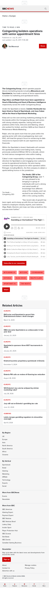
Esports (5, 483)
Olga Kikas (21, 278)
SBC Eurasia (6, 533)
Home (5, 15)
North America (7, 445)
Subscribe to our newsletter (14, 263)
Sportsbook (6, 465)
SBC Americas (7, 509)
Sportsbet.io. (10, 284)
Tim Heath (25, 284)
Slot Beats (5, 537)
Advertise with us (8, 571)
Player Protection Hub (10, 530)
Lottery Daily (6, 524)
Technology (6, 480)
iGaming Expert (7, 512)
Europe (12, 15)
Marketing (5, 474)
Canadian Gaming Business (11, 543)
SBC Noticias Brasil (9, 521)
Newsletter (6, 499)
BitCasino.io (9, 272)
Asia (3, 442)
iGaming (5, 471)
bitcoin (23, 272)
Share (42, 46)
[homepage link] (8, 9)
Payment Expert (7, 515)
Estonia (7, 278)
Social (4, 486)
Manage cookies (30, 565)
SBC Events (6, 539)
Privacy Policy (29, 568)
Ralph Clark (36, 278)
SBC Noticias (6, 518)
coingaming (37, 272)
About (4, 565)
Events (4, 496)
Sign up (6, 559)
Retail (4, 468)
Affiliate (4, 477)
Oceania (5, 454)
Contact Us (6, 568)
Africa (4, 451)
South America (7, 448)
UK (3, 436)
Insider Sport (6, 527)
